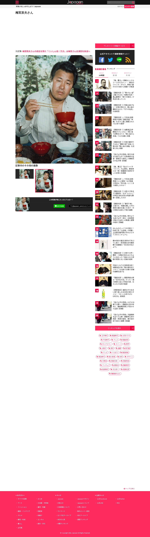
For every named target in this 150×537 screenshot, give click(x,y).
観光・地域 (21, 519)
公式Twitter (110, 59)
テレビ (105, 352)
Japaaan (75, 2)
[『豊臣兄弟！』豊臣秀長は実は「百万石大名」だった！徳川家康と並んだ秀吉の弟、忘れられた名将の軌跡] (103, 281)
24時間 (101, 74)
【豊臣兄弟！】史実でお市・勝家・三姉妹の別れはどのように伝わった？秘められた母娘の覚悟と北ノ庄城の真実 (123, 256)
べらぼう (115, 352)
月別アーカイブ (82, 515)
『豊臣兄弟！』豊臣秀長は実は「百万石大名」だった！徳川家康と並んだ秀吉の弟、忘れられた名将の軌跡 (123, 280)
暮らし (20, 523)
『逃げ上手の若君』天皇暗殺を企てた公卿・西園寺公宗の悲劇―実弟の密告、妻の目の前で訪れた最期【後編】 (123, 317)
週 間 (115, 74)
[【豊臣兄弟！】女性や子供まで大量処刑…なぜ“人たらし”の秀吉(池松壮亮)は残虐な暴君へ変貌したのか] (103, 195)
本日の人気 (61, 519)
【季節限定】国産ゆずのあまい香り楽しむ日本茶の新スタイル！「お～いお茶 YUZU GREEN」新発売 (123, 293)
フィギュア (106, 365)
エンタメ (41, 519)
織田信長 (125, 352)
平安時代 (106, 340)
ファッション (22, 507)
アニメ (115, 340)
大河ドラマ (126, 335)
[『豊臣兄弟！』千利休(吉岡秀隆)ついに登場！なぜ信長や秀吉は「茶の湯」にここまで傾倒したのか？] (103, 183)
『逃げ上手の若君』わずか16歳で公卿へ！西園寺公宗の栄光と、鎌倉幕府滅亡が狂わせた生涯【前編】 (123, 305)
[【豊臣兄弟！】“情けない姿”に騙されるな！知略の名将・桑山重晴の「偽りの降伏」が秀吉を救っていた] (103, 97)
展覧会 (116, 365)
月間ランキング (62, 523)
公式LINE (119, 59)
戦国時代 (115, 335)
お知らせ (60, 503)
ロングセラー (106, 344)
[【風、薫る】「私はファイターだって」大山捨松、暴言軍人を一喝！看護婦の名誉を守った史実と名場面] (103, 171)
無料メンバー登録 (83, 511)
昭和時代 (105, 369)
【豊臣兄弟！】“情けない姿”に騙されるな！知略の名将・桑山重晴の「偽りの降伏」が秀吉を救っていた (123, 95)
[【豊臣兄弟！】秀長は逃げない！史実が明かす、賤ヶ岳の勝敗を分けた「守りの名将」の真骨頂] (103, 109)
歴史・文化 (41, 523)
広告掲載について (63, 507)
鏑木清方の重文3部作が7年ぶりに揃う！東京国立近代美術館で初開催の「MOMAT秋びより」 (123, 243)
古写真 (20, 528)
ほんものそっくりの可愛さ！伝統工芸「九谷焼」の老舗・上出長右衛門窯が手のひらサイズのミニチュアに (123, 231)
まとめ (40, 499)
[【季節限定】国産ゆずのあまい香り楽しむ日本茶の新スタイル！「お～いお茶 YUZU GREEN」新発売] (103, 294)
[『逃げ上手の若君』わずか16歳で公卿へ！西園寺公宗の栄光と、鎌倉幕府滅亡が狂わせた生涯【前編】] (103, 306)
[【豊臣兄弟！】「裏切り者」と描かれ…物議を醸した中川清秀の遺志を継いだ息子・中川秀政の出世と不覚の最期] (103, 208)
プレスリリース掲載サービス (114, 45)
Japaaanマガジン (83, 499)
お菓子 (104, 348)
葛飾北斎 (126, 369)
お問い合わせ (81, 507)
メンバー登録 (129, 6)
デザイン (130, 356)
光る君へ (116, 369)
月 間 (128, 74)
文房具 (104, 361)
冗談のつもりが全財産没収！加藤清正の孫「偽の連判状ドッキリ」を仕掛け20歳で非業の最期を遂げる (123, 268)
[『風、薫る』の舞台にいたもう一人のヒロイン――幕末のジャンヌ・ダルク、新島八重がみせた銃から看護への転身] (103, 84)
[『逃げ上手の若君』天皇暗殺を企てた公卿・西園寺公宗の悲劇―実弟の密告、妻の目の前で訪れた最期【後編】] (103, 318)
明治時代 (102, 356)
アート (20, 503)
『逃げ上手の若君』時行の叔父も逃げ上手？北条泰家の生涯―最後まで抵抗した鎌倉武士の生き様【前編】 (123, 157)
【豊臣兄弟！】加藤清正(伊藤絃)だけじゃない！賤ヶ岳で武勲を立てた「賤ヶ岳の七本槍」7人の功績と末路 (123, 132)
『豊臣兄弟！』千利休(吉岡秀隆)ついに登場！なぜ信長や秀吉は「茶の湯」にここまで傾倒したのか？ (123, 182)
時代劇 (127, 348)
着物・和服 (41, 507)
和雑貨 (40, 511)
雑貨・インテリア (24, 511)
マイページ (61, 511)
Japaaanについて (83, 503)
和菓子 (40, 515)
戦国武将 (125, 340)
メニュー (17, 2)
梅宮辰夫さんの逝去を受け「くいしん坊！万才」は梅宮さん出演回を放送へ (56, 51)
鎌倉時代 (126, 365)
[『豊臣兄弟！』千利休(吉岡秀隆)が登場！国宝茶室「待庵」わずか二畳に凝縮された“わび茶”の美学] (103, 121)
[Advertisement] (34, 31)
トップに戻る (130, 488)
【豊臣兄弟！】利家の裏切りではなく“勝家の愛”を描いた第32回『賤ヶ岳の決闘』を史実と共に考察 (123, 145)
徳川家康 (112, 356)
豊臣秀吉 (126, 361)
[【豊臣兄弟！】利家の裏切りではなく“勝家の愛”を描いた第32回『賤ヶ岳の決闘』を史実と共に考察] (103, 146)
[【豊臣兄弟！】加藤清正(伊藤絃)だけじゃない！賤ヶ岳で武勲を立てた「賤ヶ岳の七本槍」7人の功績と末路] (103, 134)
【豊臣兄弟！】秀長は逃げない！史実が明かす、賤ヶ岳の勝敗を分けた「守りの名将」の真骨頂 (123, 108)
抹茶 (120, 356)
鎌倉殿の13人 (115, 373)
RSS (128, 59)
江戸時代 (104, 335)
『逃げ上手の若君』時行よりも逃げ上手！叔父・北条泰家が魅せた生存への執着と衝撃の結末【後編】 (123, 219)
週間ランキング (82, 519)
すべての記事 (22, 499)
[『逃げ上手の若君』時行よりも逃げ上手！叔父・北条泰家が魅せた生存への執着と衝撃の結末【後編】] (103, 220)
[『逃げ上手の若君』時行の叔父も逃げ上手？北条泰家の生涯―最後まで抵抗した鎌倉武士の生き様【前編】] (103, 158)
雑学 (127, 344)
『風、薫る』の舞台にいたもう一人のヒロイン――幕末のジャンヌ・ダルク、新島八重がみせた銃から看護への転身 (123, 83)
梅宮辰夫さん (24, 12)
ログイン (121, 6)
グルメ (20, 515)
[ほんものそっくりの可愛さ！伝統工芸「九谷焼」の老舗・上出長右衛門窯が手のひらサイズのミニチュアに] (103, 232)
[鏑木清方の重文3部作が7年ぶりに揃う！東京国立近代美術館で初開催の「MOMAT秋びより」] (103, 245)
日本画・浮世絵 (43, 503)
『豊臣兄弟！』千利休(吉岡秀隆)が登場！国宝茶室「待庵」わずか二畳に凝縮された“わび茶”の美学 (123, 120)
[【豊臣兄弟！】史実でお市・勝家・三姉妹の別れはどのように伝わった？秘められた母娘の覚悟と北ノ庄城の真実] (103, 257)
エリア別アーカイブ (64, 515)
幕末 (112, 348)
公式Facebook (101, 59)
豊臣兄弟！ (115, 361)
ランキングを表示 (114, 328)
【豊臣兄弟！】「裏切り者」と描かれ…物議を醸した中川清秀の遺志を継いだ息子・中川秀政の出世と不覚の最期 (123, 206)
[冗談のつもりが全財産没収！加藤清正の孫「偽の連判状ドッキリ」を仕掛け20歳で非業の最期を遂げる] (103, 269)
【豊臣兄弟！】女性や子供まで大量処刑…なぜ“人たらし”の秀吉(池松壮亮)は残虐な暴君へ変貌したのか (123, 194)
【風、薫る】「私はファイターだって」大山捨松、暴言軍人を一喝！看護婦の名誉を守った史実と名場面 (123, 169)
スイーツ (119, 344)
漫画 (119, 348)
